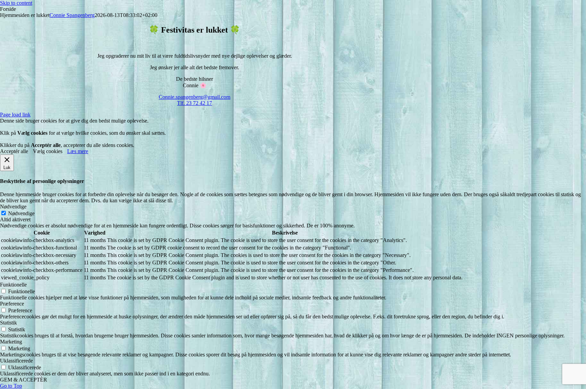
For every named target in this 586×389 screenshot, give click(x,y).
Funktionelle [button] (13, 285)
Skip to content (16, 3)
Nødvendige (21, 213)
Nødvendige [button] (13, 206)
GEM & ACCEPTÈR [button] (23, 380)
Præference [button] (12, 304)
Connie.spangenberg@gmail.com (194, 97)
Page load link (15, 114)
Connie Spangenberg (72, 15)
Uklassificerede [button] (16, 361)
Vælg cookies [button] (47, 151)
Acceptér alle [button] (14, 151)
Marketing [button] (11, 342)
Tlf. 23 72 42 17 (194, 103)
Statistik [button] (8, 323)
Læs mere (77, 151)
